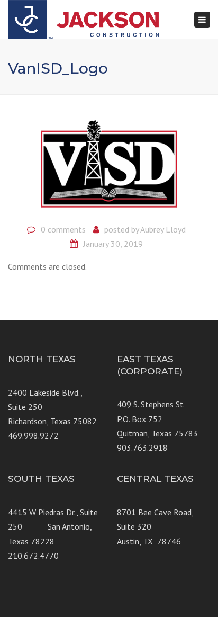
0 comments (63, 229)
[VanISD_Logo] (109, 163)
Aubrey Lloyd (163, 229)
